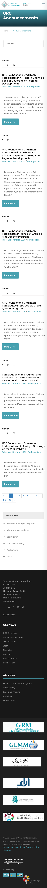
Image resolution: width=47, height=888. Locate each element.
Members (7, 654)
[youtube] (23, 607)
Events (10, 556)
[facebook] (4, 607)
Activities (7, 696)
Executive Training (11, 692)
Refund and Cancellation (14, 847)
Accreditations (10, 658)
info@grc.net (9, 601)
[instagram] (18, 607)
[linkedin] (9, 607)
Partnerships (9, 662)
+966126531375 (14, 597)
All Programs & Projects (18, 530)
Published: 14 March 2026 (14, 311)
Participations (33, 86)
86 (4, 500)
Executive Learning (15, 543)
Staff (5, 645)
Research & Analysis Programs (21, 523)
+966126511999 (13, 594)
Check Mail (10, 614)
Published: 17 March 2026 (13, 239)
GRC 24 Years (9, 641)
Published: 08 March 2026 (14, 383)
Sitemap (7, 850)
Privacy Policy (33, 847)
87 (10, 500)
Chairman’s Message (13, 637)
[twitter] (14, 607)
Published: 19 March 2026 (13, 86)
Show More (9, 122)
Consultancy (12, 537)
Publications (12, 550)
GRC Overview (10, 633)
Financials (7, 650)
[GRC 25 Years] (13, 861)
